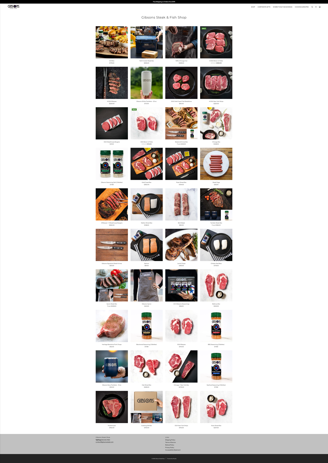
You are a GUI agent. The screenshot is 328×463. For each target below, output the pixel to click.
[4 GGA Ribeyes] (112, 83)
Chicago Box (216, 142)
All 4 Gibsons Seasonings (181, 304)
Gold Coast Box (146, 182)
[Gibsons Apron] (147, 285)
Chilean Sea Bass (216, 263)
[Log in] (316, 7)
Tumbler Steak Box (216, 223)
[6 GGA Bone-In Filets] (216, 42)
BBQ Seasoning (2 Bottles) (216, 344)
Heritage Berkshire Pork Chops (112, 344)
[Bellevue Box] (216, 285)
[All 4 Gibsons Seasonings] (181, 285)
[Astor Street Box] (216, 407)
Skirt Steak (181, 223)
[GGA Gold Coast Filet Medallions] (181, 83)
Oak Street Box (146, 385)
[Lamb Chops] (181, 245)
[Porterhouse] (112, 407)
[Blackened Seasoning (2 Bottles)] (147, 326)
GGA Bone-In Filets (147, 142)
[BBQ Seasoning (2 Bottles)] (216, 326)
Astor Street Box (216, 425)
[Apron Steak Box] (112, 285)
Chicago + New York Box (181, 385)
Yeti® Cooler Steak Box (146, 61)
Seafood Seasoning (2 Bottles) (216, 385)
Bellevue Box (216, 304)
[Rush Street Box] (181, 164)
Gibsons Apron (146, 304)
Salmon (146, 263)
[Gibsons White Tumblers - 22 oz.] (147, 83)
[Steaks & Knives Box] (181, 123)
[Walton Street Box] (147, 204)
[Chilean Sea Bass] (216, 245)
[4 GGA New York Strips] (216, 83)
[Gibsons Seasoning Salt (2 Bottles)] (112, 164)
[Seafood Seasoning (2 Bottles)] (216, 366)
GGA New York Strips (181, 425)
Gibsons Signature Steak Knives (112, 263)
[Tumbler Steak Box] (216, 204)
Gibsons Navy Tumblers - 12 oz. (111, 385)
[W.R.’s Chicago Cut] (181, 42)
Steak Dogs (216, 182)
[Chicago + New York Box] (181, 366)
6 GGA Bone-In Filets (216, 61)
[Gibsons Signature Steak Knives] (112, 245)
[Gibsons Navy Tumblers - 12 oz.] (112, 366)
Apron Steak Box (112, 304)
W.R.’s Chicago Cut (181, 61)
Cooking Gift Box (146, 425)
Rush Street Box (181, 182)
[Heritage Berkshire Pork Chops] (112, 326)
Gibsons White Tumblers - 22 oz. (146, 101)
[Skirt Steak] (181, 204)
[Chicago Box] (216, 123)
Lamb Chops (181, 263)
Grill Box (111, 61)
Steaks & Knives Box (181, 142)
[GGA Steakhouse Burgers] (112, 123)
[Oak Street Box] (147, 366)
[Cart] (320, 7)
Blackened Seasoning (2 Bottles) (146, 344)
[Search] (312, 7)
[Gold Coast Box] (147, 164)
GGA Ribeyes (181, 344)
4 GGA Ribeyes (112, 101)
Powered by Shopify (171, 458)
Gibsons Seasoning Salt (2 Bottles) (112, 182)
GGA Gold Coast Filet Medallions (181, 101)
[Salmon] (147, 245)
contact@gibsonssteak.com (104, 442)
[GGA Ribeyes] (181, 326)
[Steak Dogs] (216, 164)
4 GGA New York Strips (216, 101)
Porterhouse (112, 425)
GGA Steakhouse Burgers (112, 142)
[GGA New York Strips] (181, 407)
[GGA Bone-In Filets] (147, 123)
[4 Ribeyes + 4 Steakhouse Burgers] (112, 204)
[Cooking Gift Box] (147, 407)
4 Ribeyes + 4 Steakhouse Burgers (111, 223)
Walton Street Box (146, 223)
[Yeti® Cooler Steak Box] (147, 42)
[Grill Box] (112, 42)
